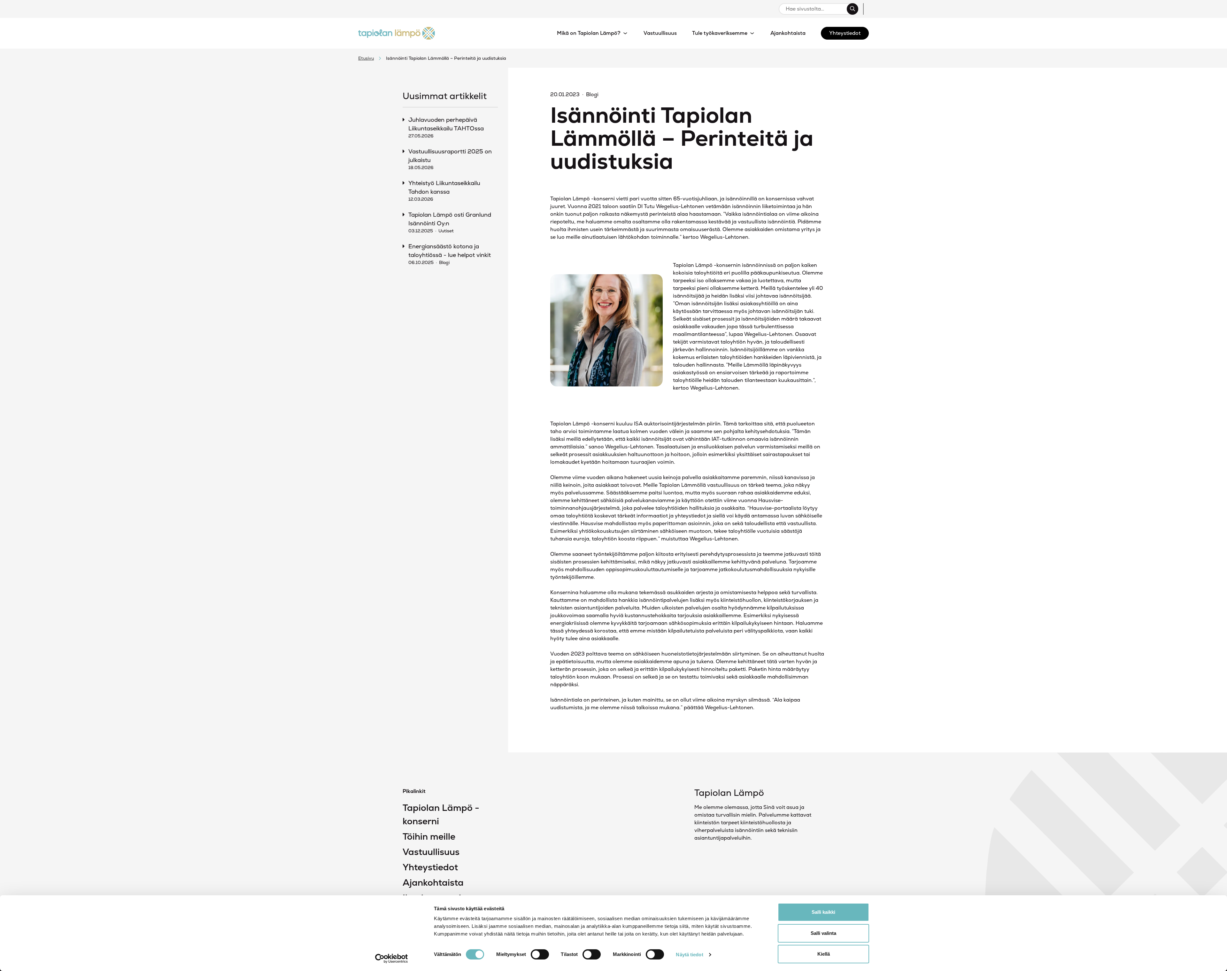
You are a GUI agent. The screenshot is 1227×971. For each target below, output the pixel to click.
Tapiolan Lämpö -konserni (441, 814)
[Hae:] (816, 9)
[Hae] (852, 9)
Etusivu (366, 58)
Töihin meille (429, 836)
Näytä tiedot (689, 954)
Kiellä (823, 954)
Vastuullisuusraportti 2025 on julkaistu (450, 159)
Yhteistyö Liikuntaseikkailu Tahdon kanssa (444, 190)
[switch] (540, 954)
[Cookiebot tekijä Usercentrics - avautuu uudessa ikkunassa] (392, 958)
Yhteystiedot (430, 867)
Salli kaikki (823, 912)
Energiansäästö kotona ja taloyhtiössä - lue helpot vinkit (449, 254)
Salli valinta (823, 933)
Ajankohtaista (433, 882)
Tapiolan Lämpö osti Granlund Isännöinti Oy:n (449, 222)
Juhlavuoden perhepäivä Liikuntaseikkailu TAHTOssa (446, 127)
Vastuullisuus (431, 852)
